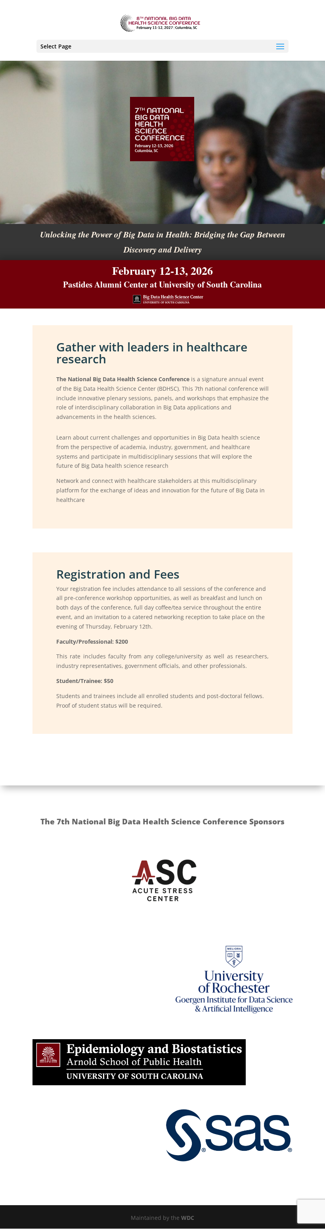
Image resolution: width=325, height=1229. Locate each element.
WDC (187, 1217)
